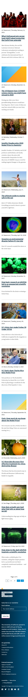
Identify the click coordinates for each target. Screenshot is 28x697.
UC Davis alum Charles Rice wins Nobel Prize (13, 371)
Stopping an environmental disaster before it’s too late (12, 240)
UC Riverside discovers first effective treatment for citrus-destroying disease (14, 464)
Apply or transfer (6, 664)
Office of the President (8, 667)
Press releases (5, 650)
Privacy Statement (7, 682)
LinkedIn (18, 689)
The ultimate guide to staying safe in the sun (13, 197)
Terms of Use (13, 680)
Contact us (4, 652)
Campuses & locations (7, 647)
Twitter (5, 689)
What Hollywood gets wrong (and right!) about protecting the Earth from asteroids (13, 38)
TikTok (12, 689)
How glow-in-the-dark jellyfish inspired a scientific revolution (14, 551)
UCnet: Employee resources (9, 674)
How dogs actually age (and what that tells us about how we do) (13, 509)
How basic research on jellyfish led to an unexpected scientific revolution (14, 284)
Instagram (9, 689)
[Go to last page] (22, 580)
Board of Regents (6, 671)
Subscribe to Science (2, 588)
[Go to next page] (18, 580)
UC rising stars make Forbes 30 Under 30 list (14, 328)
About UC (4, 645)
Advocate (4, 654)
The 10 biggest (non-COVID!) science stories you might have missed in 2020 (14, 93)
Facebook (2, 689)
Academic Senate (6, 669)
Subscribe (6, 616)
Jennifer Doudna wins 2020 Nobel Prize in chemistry (12, 144)
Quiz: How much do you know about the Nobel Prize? (14, 419)
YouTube (15, 689)
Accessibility (5, 680)
